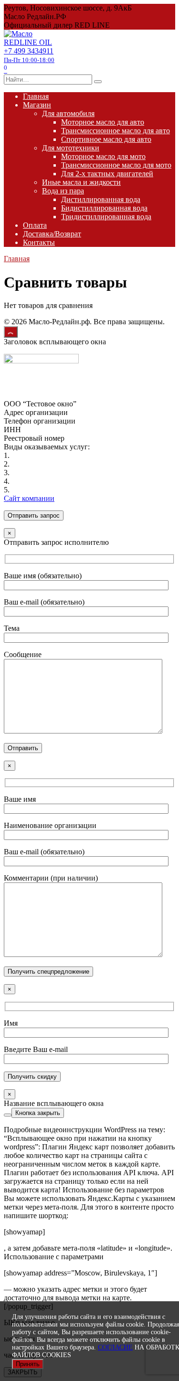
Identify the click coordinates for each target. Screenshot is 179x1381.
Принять (28, 1364)
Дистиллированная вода (100, 199)
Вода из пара (63, 191)
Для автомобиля (68, 113)
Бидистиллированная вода (104, 208)
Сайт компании (29, 498)
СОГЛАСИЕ (115, 1347)
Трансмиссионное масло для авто (115, 131)
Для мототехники (70, 148)
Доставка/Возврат (52, 234)
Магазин (37, 105)
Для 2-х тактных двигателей (107, 174)
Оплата (35, 225)
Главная (36, 96)
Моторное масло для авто (102, 122)
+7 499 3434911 (29, 55)
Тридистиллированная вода (106, 216)
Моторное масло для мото (103, 156)
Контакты (39, 242)
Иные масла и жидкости (81, 182)
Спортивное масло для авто (106, 139)
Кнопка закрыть (37, 1112)
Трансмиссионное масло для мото (116, 165)
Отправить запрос (34, 515)
